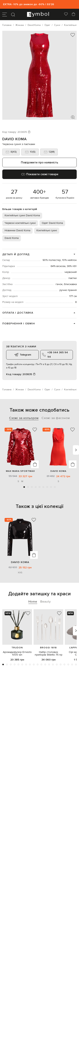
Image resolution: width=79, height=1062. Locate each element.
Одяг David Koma (52, 223)
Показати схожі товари (42, 174)
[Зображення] (73, 117)
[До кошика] (35, 464)
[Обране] (66, 14)
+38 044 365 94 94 (57, 354)
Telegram (25, 354)
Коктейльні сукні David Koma (22, 215)
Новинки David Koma (17, 230)
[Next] (76, 450)
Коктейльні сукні (46, 230)
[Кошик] (73, 14)
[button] (24, 487)
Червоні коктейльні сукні (20, 223)
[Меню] (4, 14)
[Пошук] (13, 14)
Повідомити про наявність (39, 162)
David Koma (14, 139)
